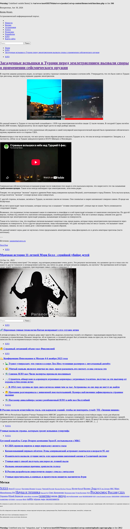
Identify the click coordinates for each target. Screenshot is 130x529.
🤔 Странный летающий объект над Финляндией (27, 348)
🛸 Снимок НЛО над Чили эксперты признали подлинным (38, 374)
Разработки (10, 34)
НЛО (7, 36)
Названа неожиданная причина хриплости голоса (32, 466)
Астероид (18, 489)
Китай (80, 489)
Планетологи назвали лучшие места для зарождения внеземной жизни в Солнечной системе (56, 456)
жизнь (54, 496)
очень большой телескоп (103, 496)
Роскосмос (9, 32)
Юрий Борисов (15, 496)
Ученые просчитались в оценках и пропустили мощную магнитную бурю (45, 476)
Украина (4, 496)
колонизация (87, 496)
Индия (74, 489)
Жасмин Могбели (60, 489)
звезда (62, 496)
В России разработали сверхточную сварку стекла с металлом (39, 471)
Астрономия (10, 27)
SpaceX (12, 489)
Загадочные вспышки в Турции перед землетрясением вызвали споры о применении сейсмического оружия (64, 65)
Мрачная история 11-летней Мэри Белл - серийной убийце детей (44, 255)
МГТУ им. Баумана (103, 489)
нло (94, 496)
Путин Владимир (81, 493)
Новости (9, 23)
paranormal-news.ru (18, 241)
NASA (8, 30)
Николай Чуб (44, 493)
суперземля (18, 499)
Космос (8, 25)
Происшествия (69, 493)
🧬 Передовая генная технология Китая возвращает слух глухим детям (39, 330)
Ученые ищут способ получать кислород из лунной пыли (36, 461)
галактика (45, 496)
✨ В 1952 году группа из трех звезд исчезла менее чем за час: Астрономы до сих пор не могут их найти (62, 387)
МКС (112, 489)
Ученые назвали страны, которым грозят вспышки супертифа (34, 430)
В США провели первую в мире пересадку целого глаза (36, 445)
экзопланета (52, 499)
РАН (88, 493)
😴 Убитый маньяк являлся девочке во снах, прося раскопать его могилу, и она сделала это (56, 368)
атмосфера (27, 496)
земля (80, 496)
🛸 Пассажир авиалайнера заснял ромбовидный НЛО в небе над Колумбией (47, 400)
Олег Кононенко (56, 492)
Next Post (4, 245)
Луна (94, 488)
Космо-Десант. (6, 12)
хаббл (30, 499)
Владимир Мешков (28, 489)
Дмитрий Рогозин (48, 489)
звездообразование (72, 496)
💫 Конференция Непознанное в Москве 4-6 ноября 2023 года (34, 358)
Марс (116, 488)
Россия (113, 492)
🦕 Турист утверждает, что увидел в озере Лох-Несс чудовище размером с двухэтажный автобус (57, 363)
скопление (115, 496)
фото (24, 499)
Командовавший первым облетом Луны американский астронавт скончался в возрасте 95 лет (57, 451)
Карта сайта (10, 39)
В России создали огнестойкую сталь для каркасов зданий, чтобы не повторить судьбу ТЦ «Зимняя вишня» (59, 410)
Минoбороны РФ (7, 493)
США (121, 492)
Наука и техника (27, 492)
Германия (38, 489)
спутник (12, 499)
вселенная (35, 496)
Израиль (68, 489)
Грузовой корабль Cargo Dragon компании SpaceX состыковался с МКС (40, 440)
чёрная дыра (39, 499)
